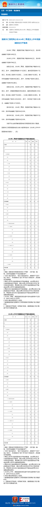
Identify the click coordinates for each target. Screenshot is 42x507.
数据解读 (17, 10)
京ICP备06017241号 (30, 503)
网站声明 (7, 503)
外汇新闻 (9, 10)
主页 (2, 10)
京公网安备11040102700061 (21, 505)
